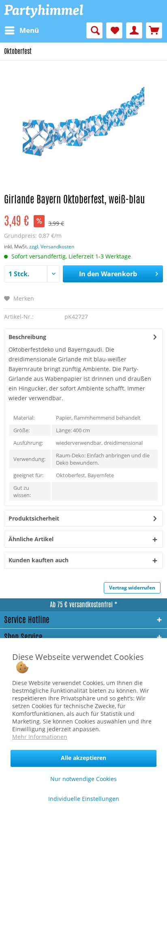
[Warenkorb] (154, 30)
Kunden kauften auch (39, 560)
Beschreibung (27, 337)
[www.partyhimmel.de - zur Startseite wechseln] (43, 11)
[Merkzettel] (114, 30)
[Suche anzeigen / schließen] (94, 30)
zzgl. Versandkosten (51, 246)
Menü (29, 30)
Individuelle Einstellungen (83, 799)
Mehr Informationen (39, 737)
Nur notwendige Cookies (83, 779)
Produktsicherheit (34, 518)
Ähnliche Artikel (31, 539)
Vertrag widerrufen (132, 587)
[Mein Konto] (134, 30)
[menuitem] (21, 30)
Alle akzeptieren (83, 758)
